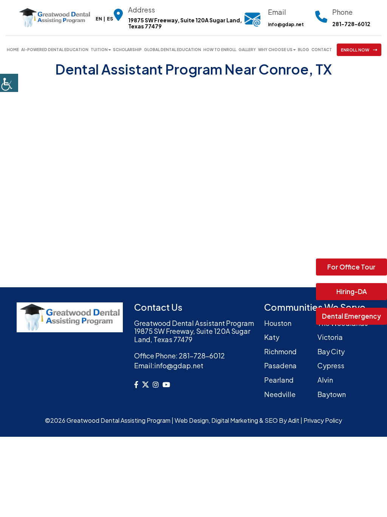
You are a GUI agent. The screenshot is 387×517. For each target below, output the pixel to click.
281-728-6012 (351, 24)
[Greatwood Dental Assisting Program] (54, 16)
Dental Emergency (351, 316)
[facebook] (136, 384)
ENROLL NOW (355, 49)
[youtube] (166, 384)
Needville (280, 394)
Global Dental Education (172, 49)
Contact (321, 49)
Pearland (279, 379)
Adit (293, 420)
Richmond (280, 351)
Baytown (331, 394)
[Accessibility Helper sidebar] (9, 83)
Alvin (325, 379)
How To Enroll (219, 49)
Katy (271, 337)
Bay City (331, 351)
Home (13, 49)
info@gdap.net (286, 24)
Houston (277, 323)
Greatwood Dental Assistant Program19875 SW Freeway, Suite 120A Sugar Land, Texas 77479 (194, 331)
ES (110, 19)
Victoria (330, 337)
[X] (145, 384)
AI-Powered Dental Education (54, 49)
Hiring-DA (351, 291)
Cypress (330, 365)
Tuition (99, 49)
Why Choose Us (275, 49)
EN (99, 19)
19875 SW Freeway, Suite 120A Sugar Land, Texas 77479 (185, 23)
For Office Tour (351, 267)
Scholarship (127, 49)
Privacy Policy (322, 420)
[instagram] (156, 384)
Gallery (247, 49)
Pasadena (280, 365)
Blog (303, 49)
